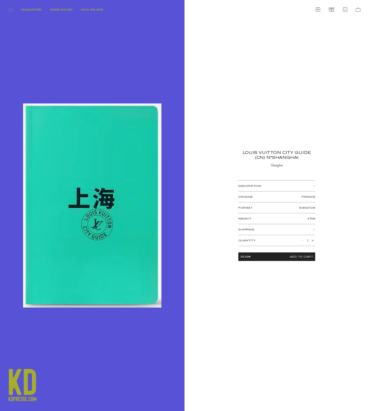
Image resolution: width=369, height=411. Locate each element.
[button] (11, 9)
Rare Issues (61, 9)
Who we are (92, 9)
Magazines (31, 9)
